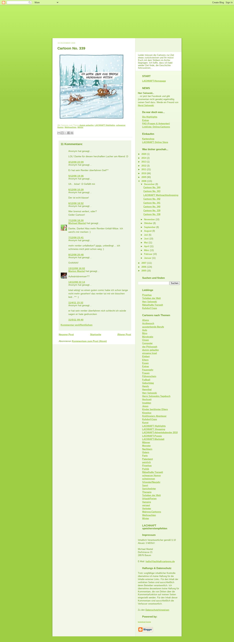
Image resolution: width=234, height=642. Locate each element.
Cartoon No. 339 (71, 48)
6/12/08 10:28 (76, 189)
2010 (144, 173)
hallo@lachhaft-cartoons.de (160, 561)
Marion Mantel (76, 271)
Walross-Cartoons (151, 511)
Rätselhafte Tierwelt (152, 305)
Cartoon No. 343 (151, 191)
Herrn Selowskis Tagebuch (156, 396)
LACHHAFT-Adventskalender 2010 (160, 432)
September (150, 227)
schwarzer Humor (151, 475)
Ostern (145, 452)
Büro (144, 333)
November (150, 219)
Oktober (148, 223)
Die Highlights (149, 117)
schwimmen (148, 478)
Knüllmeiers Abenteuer (154, 416)
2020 (144, 154)
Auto (144, 330)
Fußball (146, 379)
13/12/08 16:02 (76, 268)
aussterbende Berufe (153, 327)
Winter (80, 127)
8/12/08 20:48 (76, 254)
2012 (144, 165)
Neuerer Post (66, 334)
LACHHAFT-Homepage (154, 81)
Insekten (146, 403)
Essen (145, 363)
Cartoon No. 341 (151, 203)
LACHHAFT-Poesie (152, 436)
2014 (144, 158)
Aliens (145, 320)
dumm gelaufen (86, 125)
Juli (146, 235)
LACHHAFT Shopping (153, 429)
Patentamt (147, 459)
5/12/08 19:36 (76, 175)
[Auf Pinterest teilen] (72, 133)
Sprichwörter (149, 488)
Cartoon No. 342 (151, 199)
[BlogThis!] (62, 133)
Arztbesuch (148, 323)
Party (145, 455)
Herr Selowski (149, 301)
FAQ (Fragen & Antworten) (156, 123)
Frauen (146, 373)
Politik (145, 469)
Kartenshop (148, 139)
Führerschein (149, 376)
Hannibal (147, 389)
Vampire (146, 502)
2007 (144, 263)
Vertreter (146, 508)
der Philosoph (149, 346)
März (147, 250)
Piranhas (147, 295)
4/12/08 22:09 (76, 162)
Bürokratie (147, 336)
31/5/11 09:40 (75, 319)
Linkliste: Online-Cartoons (156, 127)
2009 (144, 177)
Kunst (145, 422)
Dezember (149, 184)
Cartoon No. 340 (151, 206)
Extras (145, 120)
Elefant (146, 356)
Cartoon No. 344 (151, 187)
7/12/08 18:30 (76, 220)
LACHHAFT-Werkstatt (153, 439)
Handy (145, 386)
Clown (145, 340)
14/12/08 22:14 (76, 282)
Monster (146, 445)
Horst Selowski (146, 105)
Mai (146, 242)
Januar (148, 258)
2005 (144, 270)
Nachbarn (147, 449)
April (147, 246)
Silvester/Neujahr (151, 482)
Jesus (145, 406)
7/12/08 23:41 (76, 237)
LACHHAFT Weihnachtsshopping (160, 195)
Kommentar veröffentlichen (77, 324)
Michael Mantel (77, 223)
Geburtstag (148, 383)
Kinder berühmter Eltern (155, 409)
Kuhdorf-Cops (149, 419)
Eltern (145, 360)
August (148, 231)
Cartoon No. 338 (151, 214)
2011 (144, 169)
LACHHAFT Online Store (155, 142)
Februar (148, 254)
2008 (144, 181)
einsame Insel (149, 353)
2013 (144, 161)
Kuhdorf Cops (149, 308)
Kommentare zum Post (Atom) (89, 341)
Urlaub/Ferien (149, 498)
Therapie (146, 492)
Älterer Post (124, 334)
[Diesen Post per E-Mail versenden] (59, 133)
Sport (145, 485)
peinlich (146, 462)
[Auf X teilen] (65, 133)
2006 (144, 267)
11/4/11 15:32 (75, 302)
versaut (146, 505)
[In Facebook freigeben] (68, 133)
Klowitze (146, 413)
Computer (147, 343)
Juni (146, 238)
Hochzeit (146, 399)
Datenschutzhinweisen (157, 610)
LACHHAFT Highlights (105, 125)
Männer (146, 442)
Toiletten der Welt (151, 298)
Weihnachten (70, 127)
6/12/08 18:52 (76, 203)
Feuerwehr (147, 370)
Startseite (95, 334)
